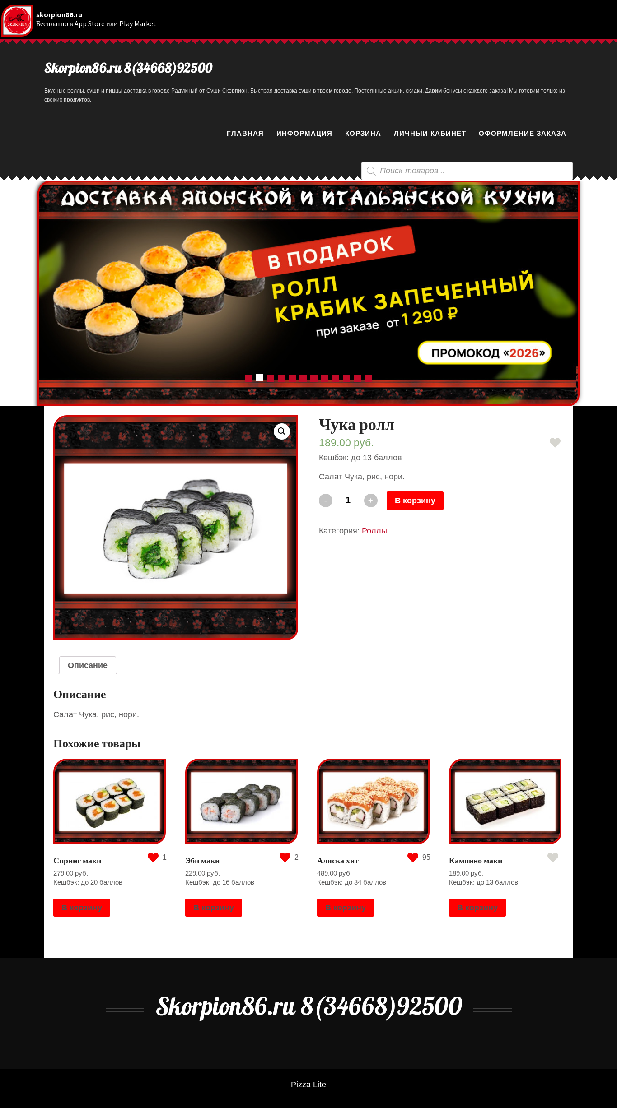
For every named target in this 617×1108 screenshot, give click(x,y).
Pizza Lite (308, 1084)
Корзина (363, 133)
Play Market (137, 23)
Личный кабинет (430, 133)
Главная (245, 133)
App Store (90, 23)
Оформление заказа (522, 133)
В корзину (415, 500)
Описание (88, 665)
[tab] (87, 665)
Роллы (374, 530)
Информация (304, 133)
